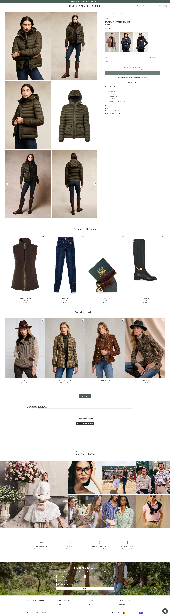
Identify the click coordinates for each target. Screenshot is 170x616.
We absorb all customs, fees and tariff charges (85, 1)
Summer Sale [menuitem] (23, 6)
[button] (34, 494)
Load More (85, 396)
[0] (166, 6)
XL (125, 61)
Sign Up (85, 588)
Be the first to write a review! (85, 423)
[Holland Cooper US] (85, 6)
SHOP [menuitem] (10, 6)
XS (107, 61)
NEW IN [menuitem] (5, 6)
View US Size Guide (154, 57)
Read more (144, 77)
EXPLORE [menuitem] (15, 6)
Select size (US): (109, 57)
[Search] (153, 6)
